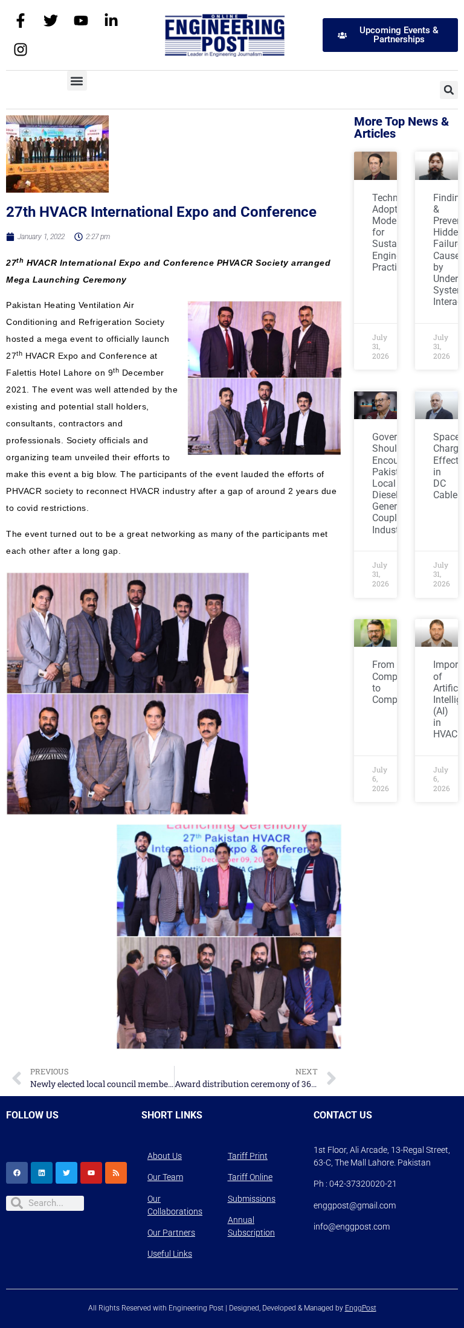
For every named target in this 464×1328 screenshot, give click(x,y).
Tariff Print (248, 1156)
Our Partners (171, 1232)
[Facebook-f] (20, 20)
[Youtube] (80, 20)
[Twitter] (50, 20)
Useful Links (169, 1254)
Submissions (252, 1199)
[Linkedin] (42, 1173)
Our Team (165, 1177)
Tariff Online (250, 1177)
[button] (77, 81)
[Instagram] (20, 49)
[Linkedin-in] (111, 20)
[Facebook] (17, 1173)
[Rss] (116, 1173)
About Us (164, 1156)
